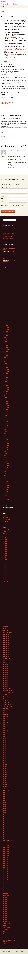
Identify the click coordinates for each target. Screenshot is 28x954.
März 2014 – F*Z (6, 814)
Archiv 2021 (5, 579)
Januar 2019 (5, 403)
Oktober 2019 (5, 391)
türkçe (4, 931)
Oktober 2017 (5, 875)
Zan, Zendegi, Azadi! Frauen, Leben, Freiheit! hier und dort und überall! (9, 940)
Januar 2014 (5, 716)
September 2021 (6, 353)
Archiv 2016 (5, 569)
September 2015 (6, 467)
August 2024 (5, 297)
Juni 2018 (5, 415)
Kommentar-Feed (6, 519)
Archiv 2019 (5, 575)
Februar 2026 (5, 273)
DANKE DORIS (13, 254)
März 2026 (5, 271)
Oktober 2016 (5, 447)
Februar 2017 (5, 439)
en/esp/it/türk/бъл (6, 658)
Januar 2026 (5, 275)
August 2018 (5, 413)
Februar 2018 (5, 421)
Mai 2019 (4, 395)
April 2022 (5, 341)
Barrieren (4, 623)
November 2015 (6, 465)
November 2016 (6, 445)
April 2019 (5, 397)
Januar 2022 (5, 347)
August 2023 (5, 313)
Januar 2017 (5, 441)
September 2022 (6, 333)
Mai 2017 (4, 433)
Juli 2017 (4, 429)
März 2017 (5, 437)
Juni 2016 (5, 453)
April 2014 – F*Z (6, 537)
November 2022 (6, 329)
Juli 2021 (4, 357)
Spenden (4, 925)
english (4, 660)
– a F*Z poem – (6, 531)
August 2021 (5, 355)
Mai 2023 (4, 317)
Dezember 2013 (6, 499)
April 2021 (5, 363)
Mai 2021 (4, 361)
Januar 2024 (5, 305)
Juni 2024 (5, 784)
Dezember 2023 (6, 307)
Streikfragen (5, 929)
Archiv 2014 (5, 565)
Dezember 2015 (6, 463)
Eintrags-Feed (5, 517)
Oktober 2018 (5, 409)
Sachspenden (5, 893)
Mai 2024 (4, 808)
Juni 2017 (5, 431)
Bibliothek (5, 628)
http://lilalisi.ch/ (4, 103)
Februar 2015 (5, 481)
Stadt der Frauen (6, 927)
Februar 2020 (5, 385)
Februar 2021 (5, 367)
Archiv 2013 (5, 563)
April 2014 (5, 495)
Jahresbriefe (5, 714)
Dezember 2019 (6, 387)
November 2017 (6, 851)
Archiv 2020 (5, 577)
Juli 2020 (4, 750)
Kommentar (4, 187)
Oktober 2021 (5, 351)
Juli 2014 (4, 738)
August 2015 (5, 469)
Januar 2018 (5, 423)
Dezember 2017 (6, 640)
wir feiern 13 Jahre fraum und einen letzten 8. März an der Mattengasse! (9, 233)
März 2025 (5, 289)
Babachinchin (5, 621)
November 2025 (6, 867)
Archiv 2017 (5, 571)
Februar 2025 (5, 291)
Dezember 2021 (6, 648)
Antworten (11, 172)
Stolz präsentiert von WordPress (19, 951)
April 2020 (5, 381)
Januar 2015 (5, 483)
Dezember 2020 (6, 369)
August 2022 (5, 335)
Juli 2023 (4, 756)
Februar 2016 (5, 668)
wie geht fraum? (6, 936)
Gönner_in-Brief (6, 702)
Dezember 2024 (6, 654)
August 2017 (5, 427)
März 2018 (5, 419)
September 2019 (6, 907)
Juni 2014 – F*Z (6, 764)
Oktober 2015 (5, 871)
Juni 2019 (5, 393)
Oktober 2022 (5, 331)
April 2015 (5, 477)
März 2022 (5, 343)
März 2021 (5, 365)
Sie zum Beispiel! (6, 923)
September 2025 (6, 279)
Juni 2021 (5, 359)
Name (3, 196)
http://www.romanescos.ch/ (7, 102)
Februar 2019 (5, 401)
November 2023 (6, 309)
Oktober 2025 (5, 277)
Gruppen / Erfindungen (7, 704)
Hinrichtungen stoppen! (7, 706)
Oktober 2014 (5, 489)
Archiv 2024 (5, 591)
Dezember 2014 (6, 485)
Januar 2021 (5, 730)
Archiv (4, 561)
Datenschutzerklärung (7, 632)
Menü (2, 6)
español (4, 662)
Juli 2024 (4, 758)
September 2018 (6, 411)
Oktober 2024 (5, 889)
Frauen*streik (5, 694)
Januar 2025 (5, 293)
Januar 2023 (5, 325)
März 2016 (5, 459)
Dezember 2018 (6, 405)
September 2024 (6, 917)
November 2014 (6, 487)
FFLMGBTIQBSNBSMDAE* (8, 692)
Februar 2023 (5, 323)
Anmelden (5, 515)
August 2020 (5, 377)
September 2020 (6, 375)
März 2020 (5, 383)
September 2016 (6, 449)
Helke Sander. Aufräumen (8, 238)
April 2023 (5, 319)
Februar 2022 (5, 345)
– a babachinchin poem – (8, 529)
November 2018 (6, 407)
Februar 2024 (5, 303)
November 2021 (6, 349)
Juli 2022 (4, 337)
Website (3, 201)
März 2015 (5, 479)
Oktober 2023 (5, 311)
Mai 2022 (4, 804)
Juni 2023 (5, 315)
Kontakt (4, 788)
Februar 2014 (5, 664)
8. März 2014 (5, 535)
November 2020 (6, 371)
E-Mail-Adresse (5, 198)
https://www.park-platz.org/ (11, 54)
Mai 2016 (4, 455)
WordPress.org (6, 521)
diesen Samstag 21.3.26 (8, 229)
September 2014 (6, 491)
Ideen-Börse (5, 708)
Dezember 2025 (6, 656)
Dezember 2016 (6, 443)
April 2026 (5, 269)
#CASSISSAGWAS (6, 533)
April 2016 (5, 457)
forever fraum (5, 227)
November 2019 (6, 389)
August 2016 (5, 601)
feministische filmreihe (7, 690)
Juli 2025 (4, 283)
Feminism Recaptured (7, 688)
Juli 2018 (4, 746)
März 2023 (5, 321)
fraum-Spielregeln (6, 696)
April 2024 (5, 299)
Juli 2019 (4, 748)
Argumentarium (6, 595)
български (5, 943)
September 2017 (6, 425)
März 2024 (5, 301)
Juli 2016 (4, 451)
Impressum (5, 710)
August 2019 (5, 607)
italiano (4, 712)
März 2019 (5, 399)
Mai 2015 (4, 475)
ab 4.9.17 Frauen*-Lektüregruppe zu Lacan (9, 248)
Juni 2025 (5, 786)
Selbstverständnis (6, 895)
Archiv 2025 (5, 593)
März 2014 (5, 497)
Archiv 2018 (5, 573)
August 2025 (5, 281)
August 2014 (5, 493)
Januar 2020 (5, 728)
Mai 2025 (4, 285)
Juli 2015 (4, 471)
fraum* (4, 698)
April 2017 (5, 435)
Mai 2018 (4, 798)
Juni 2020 (5, 379)
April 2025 (5, 287)
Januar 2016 (5, 461)
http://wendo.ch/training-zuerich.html (12, 37)
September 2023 (6, 915)
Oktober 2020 (5, 373)
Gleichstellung (5, 700)
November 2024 (6, 295)
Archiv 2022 (5, 583)
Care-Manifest (5, 630)
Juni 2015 (5, 473)
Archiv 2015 (5, 567)
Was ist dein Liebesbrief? (8, 236)
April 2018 (5, 417)
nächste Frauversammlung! (8, 843)
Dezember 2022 (6, 327)
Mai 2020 (4, 802)
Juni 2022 (5, 339)
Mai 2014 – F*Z (6, 790)
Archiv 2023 (5, 589)
